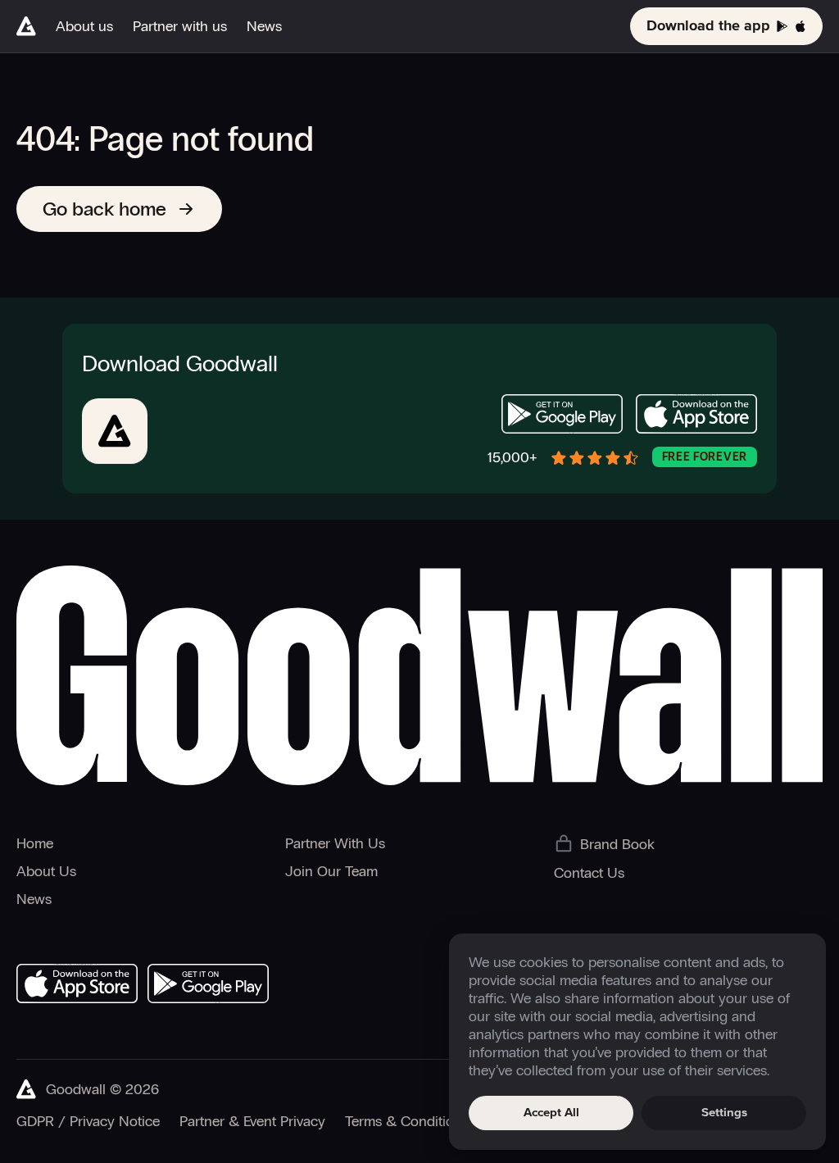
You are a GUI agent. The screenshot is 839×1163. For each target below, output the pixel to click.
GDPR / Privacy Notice (88, 1121)
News (264, 26)
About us (84, 26)
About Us (46, 871)
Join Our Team (331, 871)
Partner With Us (335, 843)
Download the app (708, 26)
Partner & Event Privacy (252, 1121)
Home (34, 843)
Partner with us (180, 26)
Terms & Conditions (407, 1121)
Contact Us (589, 873)
